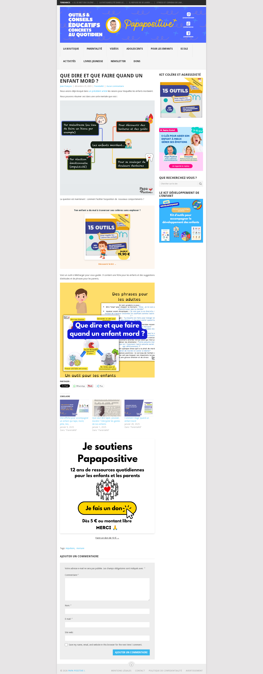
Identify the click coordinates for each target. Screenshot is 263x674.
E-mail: (68, 618)
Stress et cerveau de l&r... (170, 3)
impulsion (70, 548)
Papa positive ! (76, 670)
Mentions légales (121, 670)
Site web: (69, 632)
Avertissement (194, 670)
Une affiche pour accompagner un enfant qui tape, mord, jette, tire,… (74, 421)
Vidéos (114, 48)
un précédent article (98, 91)
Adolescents (134, 48)
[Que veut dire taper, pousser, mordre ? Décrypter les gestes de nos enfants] (106, 408)
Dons (137, 61)
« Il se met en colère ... (83, 3)
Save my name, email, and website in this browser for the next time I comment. (105, 644)
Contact (140, 670)
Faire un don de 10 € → (107, 538)
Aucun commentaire (115, 86)
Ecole (184, 48)
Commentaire (72, 574)
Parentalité (94, 48)
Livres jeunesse (93, 61)
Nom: (68, 605)
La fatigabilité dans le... (112, 3)
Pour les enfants (162, 48)
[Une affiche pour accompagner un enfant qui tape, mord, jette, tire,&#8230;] (74, 408)
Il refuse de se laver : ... (141, 3)
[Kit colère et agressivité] (181, 121)
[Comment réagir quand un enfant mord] (139, 408)
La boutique (71, 48)
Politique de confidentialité (165, 670)
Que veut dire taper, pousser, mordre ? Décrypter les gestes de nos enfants (106, 421)
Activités (69, 61)
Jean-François (66, 86)
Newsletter (118, 61)
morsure (80, 548)
